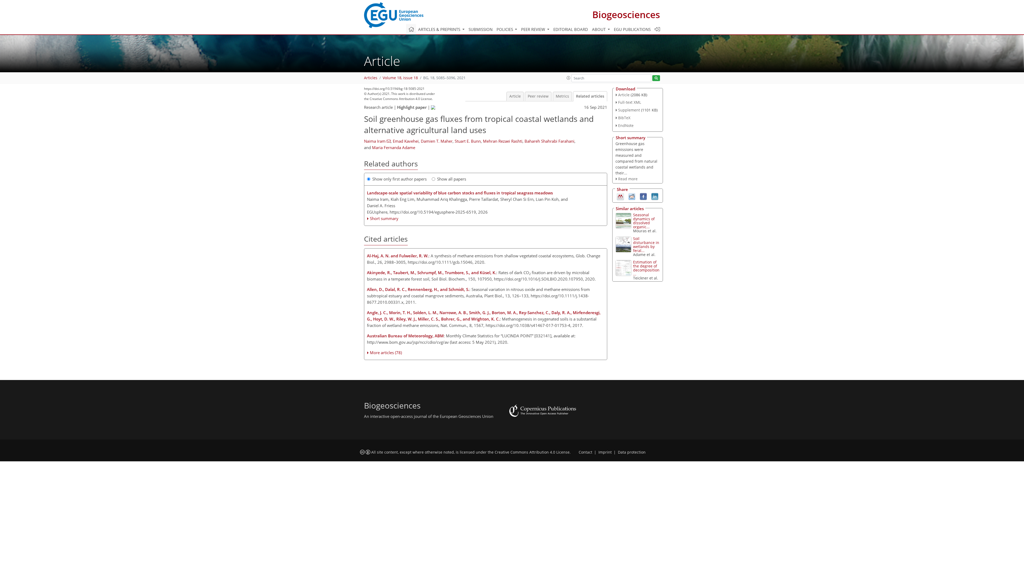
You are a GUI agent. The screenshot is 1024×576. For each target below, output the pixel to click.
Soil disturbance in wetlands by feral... (646, 244)
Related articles (590, 96)
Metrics (562, 96)
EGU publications (632, 29)
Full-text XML (629, 102)
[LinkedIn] (654, 196)
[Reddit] (631, 196)
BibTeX (624, 117)
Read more (628, 178)
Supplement (629, 110)
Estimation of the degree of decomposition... (646, 268)
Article (515, 96)
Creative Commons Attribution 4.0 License (532, 452)
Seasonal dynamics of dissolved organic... (644, 220)
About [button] (599, 29)
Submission (481, 29)
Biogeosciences (626, 14)
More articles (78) (386, 352)
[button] (568, 77)
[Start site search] (656, 78)
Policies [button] (505, 29)
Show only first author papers (399, 179)
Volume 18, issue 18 (400, 77)
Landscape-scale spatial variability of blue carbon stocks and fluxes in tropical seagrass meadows (460, 192)
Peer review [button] (533, 29)
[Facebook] (643, 196)
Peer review (538, 96)
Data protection (632, 452)
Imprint (605, 452)
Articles (370, 77)
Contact (585, 452)
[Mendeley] (620, 196)
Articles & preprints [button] (439, 29)
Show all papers (451, 179)
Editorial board (570, 29)
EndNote (626, 125)
